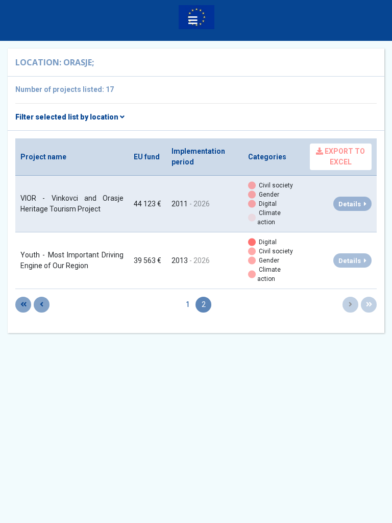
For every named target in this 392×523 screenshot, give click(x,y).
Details (351, 204)
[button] (193, 20)
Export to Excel (344, 156)
